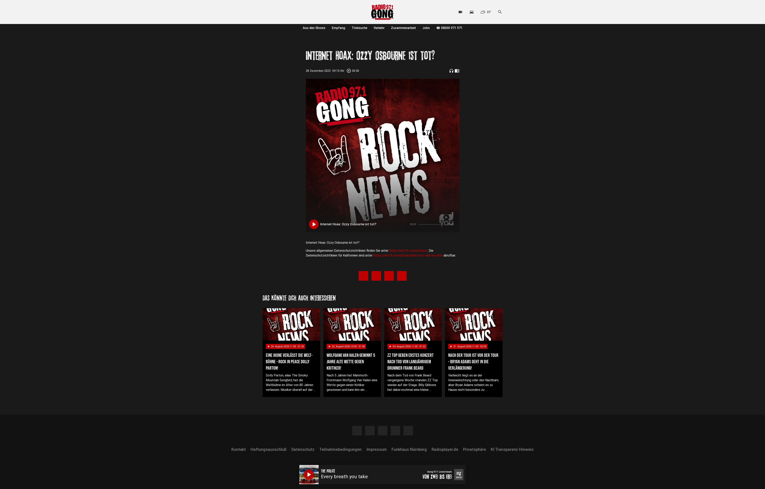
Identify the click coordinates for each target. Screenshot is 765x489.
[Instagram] (275, 12)
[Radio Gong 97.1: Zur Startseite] (383, 12)
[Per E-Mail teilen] (402, 276)
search (500, 12)
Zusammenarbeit (403, 28)
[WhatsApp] (291, 12)
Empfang (338, 28)
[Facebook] (267, 12)
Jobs (426, 28)
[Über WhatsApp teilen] (389, 276)
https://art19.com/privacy (408, 250)
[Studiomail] (299, 12)
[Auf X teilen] (376, 276)
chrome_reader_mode (457, 70)
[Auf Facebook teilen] (363, 276)
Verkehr (379, 28)
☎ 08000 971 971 (449, 28)
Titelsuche (359, 28)
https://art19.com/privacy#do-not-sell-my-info (408, 255)
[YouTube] (283, 12)
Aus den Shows (314, 28)
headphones (451, 70)
